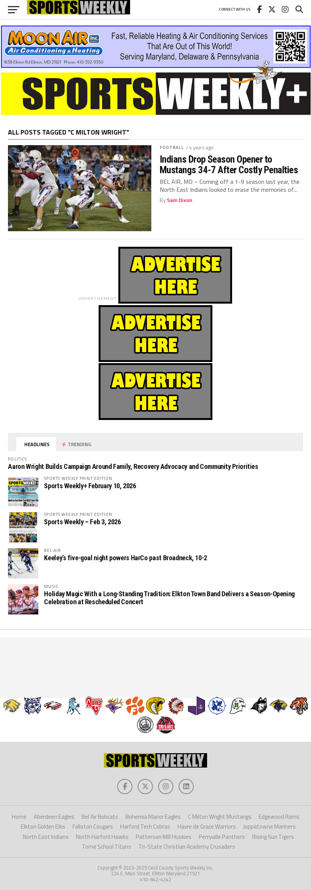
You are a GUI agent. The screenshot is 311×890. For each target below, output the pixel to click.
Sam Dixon (179, 200)
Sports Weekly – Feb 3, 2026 (82, 522)
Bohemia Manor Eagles (153, 816)
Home (19, 816)
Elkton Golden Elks (43, 826)
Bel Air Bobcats (100, 816)
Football (172, 147)
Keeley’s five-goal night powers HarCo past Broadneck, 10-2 (125, 558)
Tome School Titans (106, 846)
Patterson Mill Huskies (164, 836)
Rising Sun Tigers (273, 836)
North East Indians (46, 836)
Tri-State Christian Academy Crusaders (186, 846)
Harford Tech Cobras (145, 826)
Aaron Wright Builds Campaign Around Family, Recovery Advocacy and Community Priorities (133, 466)
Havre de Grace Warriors (206, 826)
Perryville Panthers (222, 836)
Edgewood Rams (279, 816)
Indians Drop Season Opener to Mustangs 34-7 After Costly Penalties (229, 164)
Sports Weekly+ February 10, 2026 (90, 486)
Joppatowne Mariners (269, 826)
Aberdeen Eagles (54, 816)
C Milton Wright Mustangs (219, 816)
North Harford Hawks (102, 836)
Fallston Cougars (92, 826)
